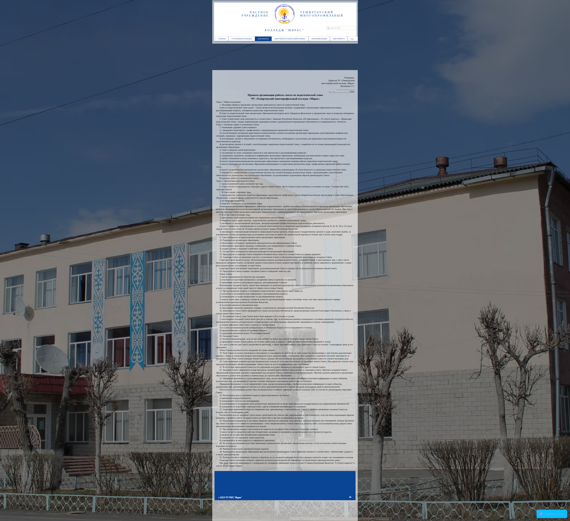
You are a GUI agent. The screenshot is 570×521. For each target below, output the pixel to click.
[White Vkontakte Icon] (350, 497)
